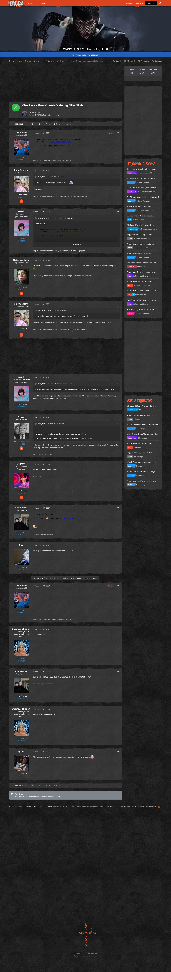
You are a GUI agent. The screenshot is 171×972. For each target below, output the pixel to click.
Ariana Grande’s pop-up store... (140, 243)
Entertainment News (51, 114)
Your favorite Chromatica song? (141, 178)
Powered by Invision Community (85, 956)
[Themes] (160, 3)
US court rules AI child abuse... (140, 215)
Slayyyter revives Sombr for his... (141, 168)
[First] (12, 123)
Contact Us (92, 952)
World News (139, 219)
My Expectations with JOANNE (140, 281)
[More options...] (118, 132)
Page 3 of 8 (69, 124)
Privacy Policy (80, 952)
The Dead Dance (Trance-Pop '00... (142, 262)
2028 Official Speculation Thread (141, 290)
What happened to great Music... (141, 253)
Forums (29, 3)
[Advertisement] (65, 82)
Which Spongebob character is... (141, 206)
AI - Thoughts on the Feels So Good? (143, 196)
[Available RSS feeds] (159, 806)
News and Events (142, 275)
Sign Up (151, 3)
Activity (41, 3)
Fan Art (142, 266)
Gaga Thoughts (144, 182)
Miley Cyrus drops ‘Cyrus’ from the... (143, 187)
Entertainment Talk (145, 210)
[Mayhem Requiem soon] (85, 28)
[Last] (59, 123)
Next (55, 124)
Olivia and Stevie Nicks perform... (141, 224)
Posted (41, 133)
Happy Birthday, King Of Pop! (140, 234)
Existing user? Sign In (133, 3)
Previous (19, 124)
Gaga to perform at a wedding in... (142, 271)
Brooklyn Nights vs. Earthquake (140, 309)
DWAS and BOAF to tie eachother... (142, 299)
